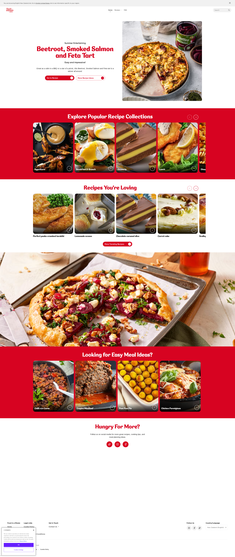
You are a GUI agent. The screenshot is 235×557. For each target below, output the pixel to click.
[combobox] (221, 10)
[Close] (34, 530)
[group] (119, 483)
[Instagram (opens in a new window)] (117, 444)
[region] (117, 483)
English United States (43, 3)
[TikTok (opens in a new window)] (109, 444)
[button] (196, 117)
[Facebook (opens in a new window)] (126, 444)
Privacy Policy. (23, 541)
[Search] (229, 10)
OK (19, 545)
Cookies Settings (18, 549)
